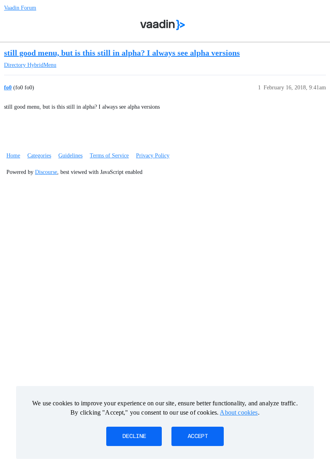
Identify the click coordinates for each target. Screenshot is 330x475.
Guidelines (70, 156)
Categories (39, 156)
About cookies (239, 412)
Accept (198, 436)
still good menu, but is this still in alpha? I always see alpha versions (122, 52)
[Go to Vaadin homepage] (163, 25)
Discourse (46, 172)
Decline (134, 436)
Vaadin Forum (20, 8)
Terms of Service (109, 156)
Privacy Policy (152, 156)
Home (13, 156)
